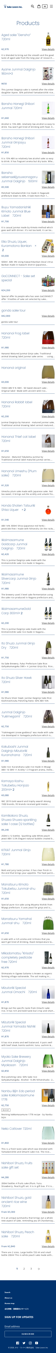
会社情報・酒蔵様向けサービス (17, 1309)
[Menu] (51, 6)
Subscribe (28, 1334)
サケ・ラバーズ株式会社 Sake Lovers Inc (31, 1347)
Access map (10, 1303)
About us (8, 1298)
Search (7, 1292)
